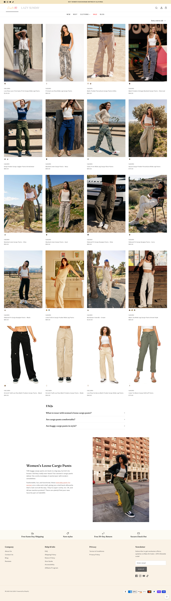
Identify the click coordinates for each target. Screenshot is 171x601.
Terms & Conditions (96, 551)
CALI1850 (13, 591)
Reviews (8, 561)
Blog (6, 558)
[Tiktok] (13, 2)
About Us (8, 551)
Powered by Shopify (23, 591)
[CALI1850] (12, 9)
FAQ (46, 551)
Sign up (141, 569)
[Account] (161, 8)
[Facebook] (4, 2)
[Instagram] (7, 2)
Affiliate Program (51, 568)
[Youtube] (10, 2)
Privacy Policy (94, 555)
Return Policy (50, 558)
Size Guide (49, 561)
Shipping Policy (50, 555)
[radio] (5, 84)
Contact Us (9, 555)
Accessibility (49, 564)
